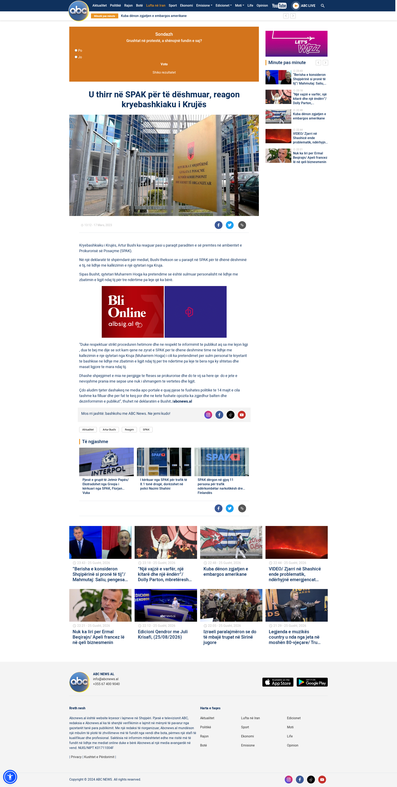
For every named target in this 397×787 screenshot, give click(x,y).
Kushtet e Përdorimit (99, 757)
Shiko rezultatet (164, 72)
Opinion (262, 5)
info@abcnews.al (105, 679)
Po (80, 50)
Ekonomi (186, 5)
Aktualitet (99, 5)
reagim (129, 430)
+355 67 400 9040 (106, 684)
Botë (139, 5)
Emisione (203, 5)
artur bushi (109, 430)
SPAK (146, 430)
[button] (10, 777)
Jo (80, 57)
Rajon (128, 5)
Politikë (115, 5)
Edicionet (222, 5)
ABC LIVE (308, 5)
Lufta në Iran (155, 5)
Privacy (76, 757)
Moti (238, 5)
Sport (173, 5)
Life (250, 5)
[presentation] (319, 63)
